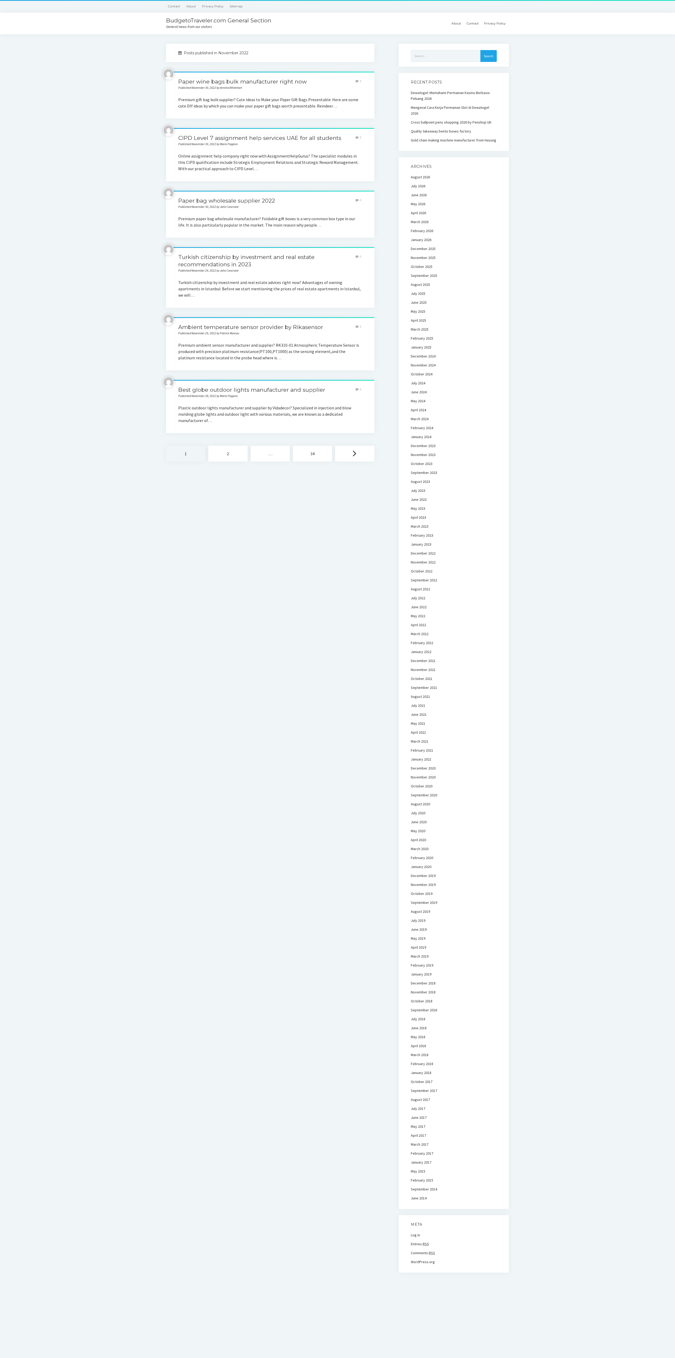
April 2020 (418, 839)
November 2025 (423, 257)
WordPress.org (423, 1261)
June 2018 (419, 1028)
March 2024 (419, 418)
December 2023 (423, 445)
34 (312, 453)
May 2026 (418, 204)
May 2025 (418, 311)
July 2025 (418, 293)
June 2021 (419, 714)
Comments (423, 1253)
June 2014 (419, 1198)
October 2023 (421, 463)
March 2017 (419, 1144)
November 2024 (423, 365)
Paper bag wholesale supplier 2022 (226, 200)
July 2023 (418, 490)
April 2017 (418, 1135)
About (191, 6)
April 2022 (418, 624)
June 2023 (419, 499)
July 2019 (418, 920)
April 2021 (418, 732)
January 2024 (421, 436)
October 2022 (421, 571)
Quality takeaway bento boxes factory (441, 131)
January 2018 (421, 1072)
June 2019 (419, 929)
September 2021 (424, 687)
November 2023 (423, 454)
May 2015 (418, 1171)
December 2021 (423, 660)
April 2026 (418, 212)
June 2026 (419, 195)
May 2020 (418, 830)
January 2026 (421, 239)
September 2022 (424, 580)
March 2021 (419, 741)
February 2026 (422, 230)
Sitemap (236, 6)
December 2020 (423, 768)
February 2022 (422, 642)
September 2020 (424, 795)
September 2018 (424, 1010)
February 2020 (422, 857)
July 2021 (418, 705)
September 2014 (424, 1189)
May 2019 (418, 938)
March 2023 (419, 526)
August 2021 (420, 696)
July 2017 (418, 1108)
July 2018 (418, 1019)
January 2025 (421, 347)
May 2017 (418, 1126)
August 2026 (420, 177)
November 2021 (423, 669)
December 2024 (423, 356)
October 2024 (421, 374)
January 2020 (421, 866)
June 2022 (419, 607)
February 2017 (422, 1153)
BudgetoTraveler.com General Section (218, 20)
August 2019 (420, 911)
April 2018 (418, 1045)
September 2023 (424, 472)
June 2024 (419, 392)
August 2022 (420, 589)
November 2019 (423, 884)
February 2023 (422, 535)
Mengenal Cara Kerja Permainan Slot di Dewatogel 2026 (450, 110)
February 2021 (422, 750)
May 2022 (418, 616)
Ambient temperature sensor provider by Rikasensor (250, 327)
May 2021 (418, 723)
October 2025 (421, 266)
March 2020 (419, 848)
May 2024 (418, 401)
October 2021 (421, 678)
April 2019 (418, 947)
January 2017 (421, 1162)
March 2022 (419, 633)
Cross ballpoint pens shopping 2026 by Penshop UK (451, 122)
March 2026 (419, 221)
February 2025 (422, 338)
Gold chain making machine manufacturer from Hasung (453, 140)
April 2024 (418, 410)
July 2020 (418, 813)
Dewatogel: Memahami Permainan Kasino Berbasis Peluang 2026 (450, 95)
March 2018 (419, 1054)
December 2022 (423, 553)
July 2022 (418, 598)
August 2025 (420, 284)
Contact (174, 6)
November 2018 (423, 992)
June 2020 (419, 822)
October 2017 (421, 1081)
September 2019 (424, 902)
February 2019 (422, 965)
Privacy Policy (213, 6)
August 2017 (420, 1099)
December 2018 (423, 983)
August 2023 (420, 481)
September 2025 (424, 275)
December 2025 (423, 248)
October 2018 (421, 1001)
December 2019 (423, 875)
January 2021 (421, 759)
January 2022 (421, 651)
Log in (415, 1235)
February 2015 (422, 1180)
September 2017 (424, 1090)
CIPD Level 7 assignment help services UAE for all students (259, 138)
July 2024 (418, 383)
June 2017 (419, 1117)
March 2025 (419, 329)
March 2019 (419, 956)
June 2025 (419, 302)
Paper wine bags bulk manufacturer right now (242, 81)
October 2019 (421, 893)
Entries (420, 1244)
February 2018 (422, 1063)
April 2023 (418, 517)
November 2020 (423, 777)
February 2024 (422, 427)
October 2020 (421, 786)
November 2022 (423, 562)
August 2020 (420, 804)
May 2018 (418, 1037)
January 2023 (421, 544)
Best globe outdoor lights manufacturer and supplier (251, 389)
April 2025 (418, 320)
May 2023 (418, 508)
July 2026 (418, 186)
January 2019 (421, 974)
